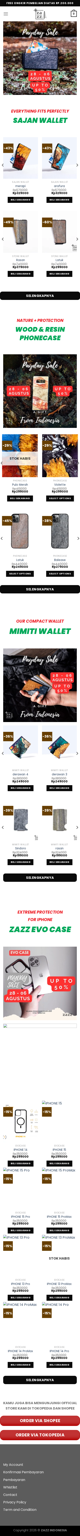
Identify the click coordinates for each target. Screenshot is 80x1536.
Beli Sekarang (21, 199)
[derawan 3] (59, 746)
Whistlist (10, 1487)
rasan (59, 848)
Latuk (59, 260)
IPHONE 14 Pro (59, 1351)
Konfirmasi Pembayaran (23, 1472)
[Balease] (60, 531)
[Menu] (5, 14)
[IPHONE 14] (20, 1121)
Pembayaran (14, 1479)
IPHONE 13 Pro (20, 1284)
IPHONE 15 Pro (20, 1217)
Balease (60, 560)
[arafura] (59, 158)
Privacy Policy (14, 1502)
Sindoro (20, 848)
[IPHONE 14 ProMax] (20, 1323)
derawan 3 (59, 774)
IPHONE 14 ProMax (20, 1351)
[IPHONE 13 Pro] (20, 1255)
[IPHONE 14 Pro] (59, 1323)
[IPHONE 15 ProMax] (59, 1188)
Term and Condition (19, 1509)
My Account (13, 1464)
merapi (20, 186)
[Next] (77, 174)
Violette (60, 485)
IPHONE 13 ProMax (59, 1284)
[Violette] (60, 455)
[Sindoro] (20, 820)
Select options (60, 498)
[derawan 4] (20, 746)
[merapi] (20, 158)
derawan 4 (20, 774)
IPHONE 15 (59, 1150)
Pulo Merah (20, 485)
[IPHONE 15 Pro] (20, 1188)
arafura (59, 186)
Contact (10, 1494)
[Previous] (3, 174)
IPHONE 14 (21, 1150)
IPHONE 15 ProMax (59, 1217)
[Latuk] (59, 232)
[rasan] (59, 820)
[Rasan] (20, 232)
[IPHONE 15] (59, 1121)
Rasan (20, 260)
